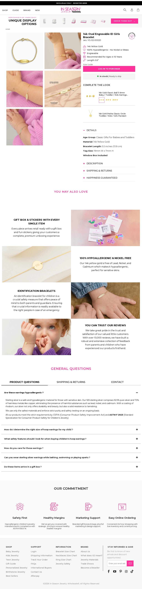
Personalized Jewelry (16, 568)
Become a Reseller (90, 568)
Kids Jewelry (12, 555)
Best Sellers (12, 576)
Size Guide (88, 64)
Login (33, 551)
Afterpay (35, 576)
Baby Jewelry (12, 551)
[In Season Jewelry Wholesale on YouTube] (114, 571)
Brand (27, 10)
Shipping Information (41, 555)
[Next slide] (71, 89)
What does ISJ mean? (91, 555)
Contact (117, 382)
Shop (5, 10)
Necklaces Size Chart (66, 555)
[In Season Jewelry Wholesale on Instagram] (126, 571)
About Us (85, 551)
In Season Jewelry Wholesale (64, 583)
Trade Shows (87, 563)
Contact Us (36, 572)
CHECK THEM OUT (124, 21)
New (37, 10)
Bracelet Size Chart (65, 551)
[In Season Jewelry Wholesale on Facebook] (108, 571)
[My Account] (131, 9)
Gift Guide (11, 563)
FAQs (33, 563)
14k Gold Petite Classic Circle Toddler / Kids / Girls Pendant (112, 114)
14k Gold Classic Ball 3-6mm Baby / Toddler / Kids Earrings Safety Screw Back (113, 94)
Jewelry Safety (63, 563)
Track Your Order (39, 559)
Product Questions (24, 382)
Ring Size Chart (63, 559)
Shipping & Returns (71, 382)
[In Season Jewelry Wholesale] (71, 10)
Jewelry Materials (89, 559)
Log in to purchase (109, 69)
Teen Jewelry (12, 559)
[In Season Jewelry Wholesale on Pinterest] (120, 571)
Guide (15, 10)
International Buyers (41, 568)
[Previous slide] (14, 89)
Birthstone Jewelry (15, 572)
